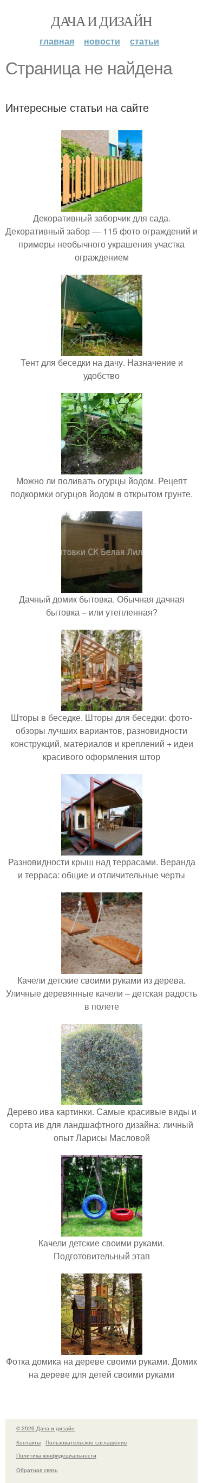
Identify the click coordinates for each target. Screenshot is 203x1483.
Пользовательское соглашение (86, 1442)
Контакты (28, 1442)
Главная (57, 41)
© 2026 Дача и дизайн (45, 1428)
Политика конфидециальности (56, 1455)
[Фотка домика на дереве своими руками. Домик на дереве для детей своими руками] (101, 1348)
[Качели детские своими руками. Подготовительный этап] (101, 1230)
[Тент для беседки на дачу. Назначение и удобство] (101, 349)
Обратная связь (36, 1470)
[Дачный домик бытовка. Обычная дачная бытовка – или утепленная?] (101, 586)
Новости (102, 41)
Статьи (144, 41)
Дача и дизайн (101, 20)
